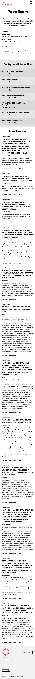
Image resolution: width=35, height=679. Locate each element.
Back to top (26, 652)
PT (15, 98)
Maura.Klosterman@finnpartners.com (20, 42)
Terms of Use (5, 669)
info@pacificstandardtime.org (10, 662)
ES (12, 98)
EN (10, 74)
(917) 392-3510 (5, 36)
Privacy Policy (6, 671)
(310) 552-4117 (5, 42)
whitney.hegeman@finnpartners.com (20, 36)
